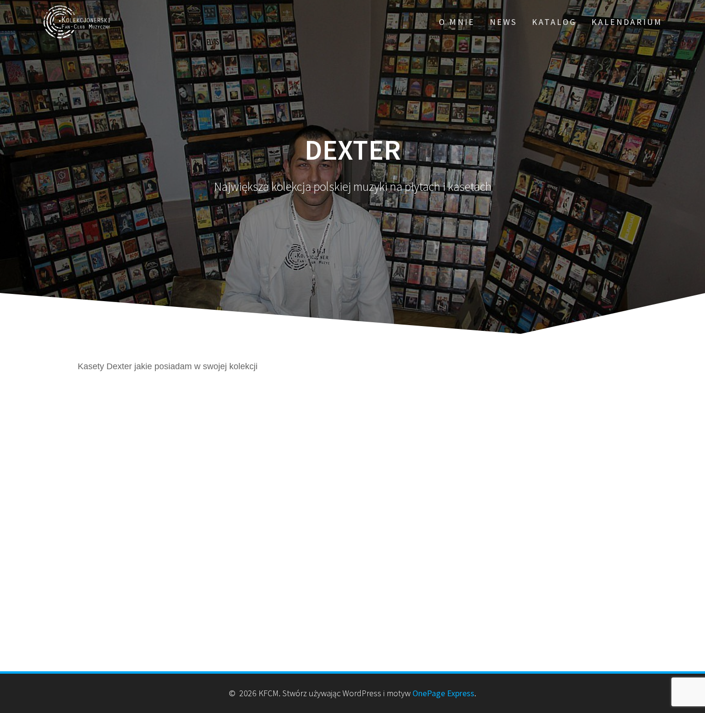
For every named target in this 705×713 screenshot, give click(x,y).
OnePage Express (443, 693)
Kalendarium (626, 21)
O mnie (457, 21)
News (503, 21)
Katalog (554, 21)
